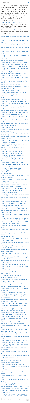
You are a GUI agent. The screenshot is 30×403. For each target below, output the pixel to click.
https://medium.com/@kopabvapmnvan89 (14, 62)
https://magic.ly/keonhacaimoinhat (11, 360)
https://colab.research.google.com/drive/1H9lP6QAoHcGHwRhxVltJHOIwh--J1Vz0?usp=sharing (15, 357)
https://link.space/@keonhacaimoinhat (12, 309)
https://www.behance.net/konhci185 (12, 114)
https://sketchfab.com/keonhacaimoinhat (13, 314)
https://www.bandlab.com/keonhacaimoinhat (14, 388)
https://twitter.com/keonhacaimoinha (12, 60)
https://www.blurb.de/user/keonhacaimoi (13, 292)
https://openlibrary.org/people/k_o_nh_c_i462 (15, 386)
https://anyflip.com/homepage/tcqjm (12, 342)
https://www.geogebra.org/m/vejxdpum (13, 364)
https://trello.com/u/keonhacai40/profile (13, 92)
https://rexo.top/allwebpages (10, 192)
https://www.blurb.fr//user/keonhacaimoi (13, 201)
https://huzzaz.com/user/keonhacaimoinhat (14, 220)
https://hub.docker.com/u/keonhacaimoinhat (14, 101)
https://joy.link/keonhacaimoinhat (11, 322)
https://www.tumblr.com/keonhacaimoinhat (14, 110)
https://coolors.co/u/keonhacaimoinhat (13, 312)
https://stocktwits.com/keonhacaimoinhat (13, 64)
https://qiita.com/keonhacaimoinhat (12, 94)
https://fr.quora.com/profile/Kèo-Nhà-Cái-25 (14, 218)
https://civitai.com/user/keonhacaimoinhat (14, 340)
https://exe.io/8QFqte (7, 236)
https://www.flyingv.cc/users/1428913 (12, 162)
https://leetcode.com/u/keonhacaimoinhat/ (14, 310)
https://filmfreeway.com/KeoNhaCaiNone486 (14, 209)
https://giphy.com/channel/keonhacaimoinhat (15, 112)
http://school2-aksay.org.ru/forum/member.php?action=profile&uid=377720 (11, 275)
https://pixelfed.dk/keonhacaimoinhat (12, 155)
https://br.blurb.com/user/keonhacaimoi (13, 183)
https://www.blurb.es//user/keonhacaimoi (13, 203)
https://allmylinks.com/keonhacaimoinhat (13, 370)
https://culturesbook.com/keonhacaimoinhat (14, 188)
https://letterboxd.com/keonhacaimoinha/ (13, 99)
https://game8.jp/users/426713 (10, 72)
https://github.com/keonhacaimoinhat (12, 59)
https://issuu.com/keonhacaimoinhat (12, 316)
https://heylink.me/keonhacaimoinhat (12, 85)
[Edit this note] (28, 2)
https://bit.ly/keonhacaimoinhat (10, 362)
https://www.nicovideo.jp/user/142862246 (14, 303)
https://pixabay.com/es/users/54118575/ (13, 73)
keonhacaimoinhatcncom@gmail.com (16, 30)
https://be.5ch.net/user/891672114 (11, 151)
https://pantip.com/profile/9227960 (12, 90)
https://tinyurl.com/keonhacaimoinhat (12, 323)
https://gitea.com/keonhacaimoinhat (12, 207)
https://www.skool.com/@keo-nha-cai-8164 (14, 333)
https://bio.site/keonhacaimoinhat (11, 335)
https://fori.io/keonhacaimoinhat (11, 157)
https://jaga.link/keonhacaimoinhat (11, 153)
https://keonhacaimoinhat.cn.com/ (11, 22)
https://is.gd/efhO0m (7, 127)
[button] (27, 400)
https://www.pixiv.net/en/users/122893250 (14, 66)
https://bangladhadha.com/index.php (12, 205)
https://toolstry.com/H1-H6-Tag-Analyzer (13, 294)
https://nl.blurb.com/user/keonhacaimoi (13, 264)
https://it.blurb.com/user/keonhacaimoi (13, 286)
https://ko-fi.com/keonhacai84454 (11, 190)
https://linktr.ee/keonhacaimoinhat (11, 75)
